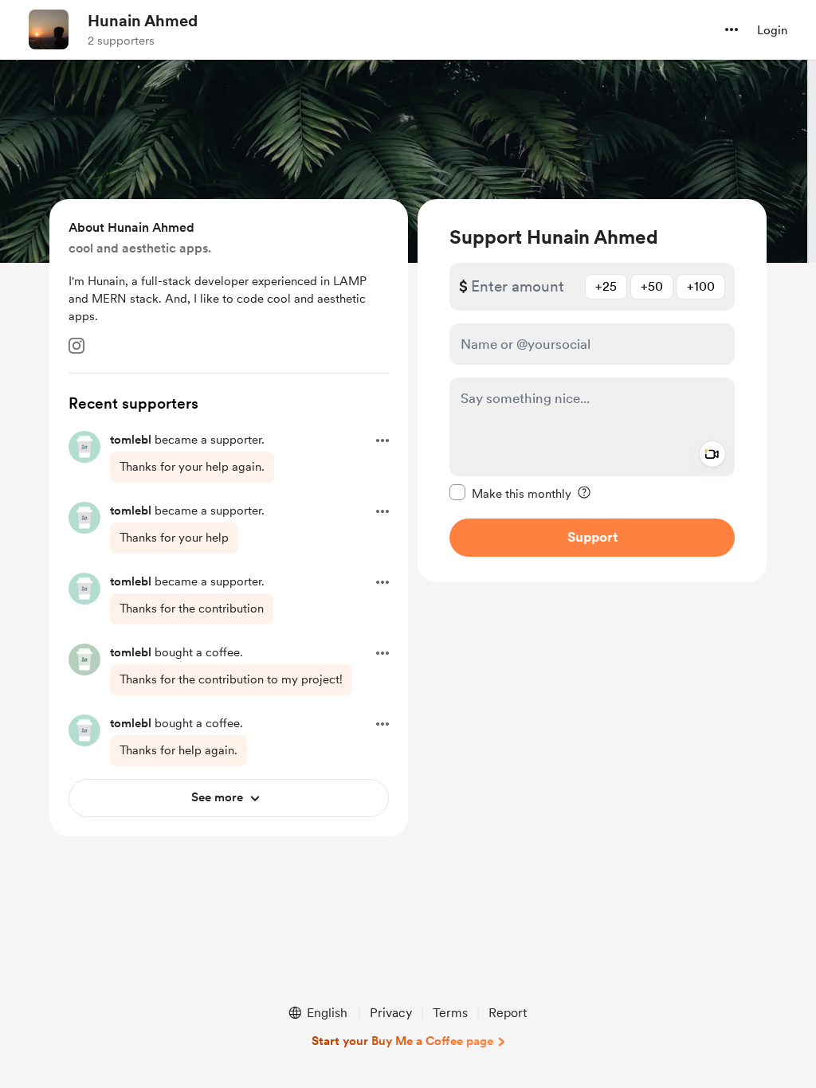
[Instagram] (76, 346)
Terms (450, 1012)
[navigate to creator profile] (49, 29)
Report (507, 1012)
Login (772, 30)
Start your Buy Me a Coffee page (402, 1041)
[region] (592, 390)
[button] (731, 29)
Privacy (391, 1012)
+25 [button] (606, 286)
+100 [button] (701, 286)
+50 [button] (652, 286)
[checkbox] (510, 493)
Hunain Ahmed (143, 20)
